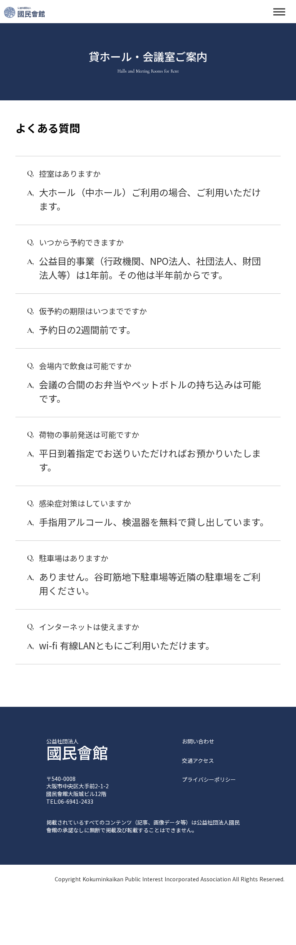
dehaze (279, 12)
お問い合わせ (198, 741)
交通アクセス (198, 760)
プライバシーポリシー (209, 779)
